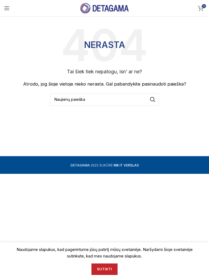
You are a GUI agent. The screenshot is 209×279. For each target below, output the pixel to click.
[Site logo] (104, 7)
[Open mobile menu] (6, 8)
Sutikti (104, 269)
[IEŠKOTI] (152, 99)
